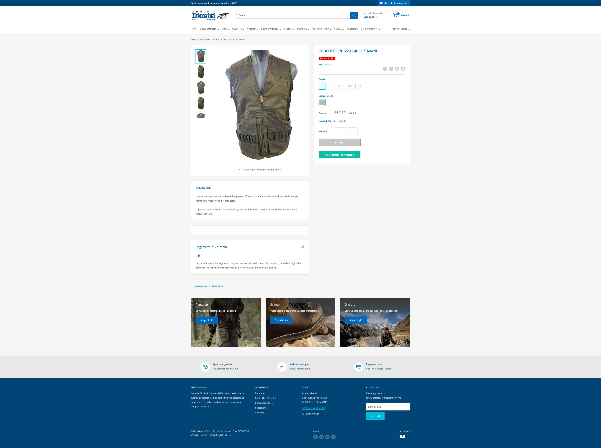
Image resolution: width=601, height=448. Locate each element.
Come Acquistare (264, 402)
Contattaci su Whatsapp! (341, 154)
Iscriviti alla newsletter (396, 3)
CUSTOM (287, 29)
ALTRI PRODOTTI (369, 29)
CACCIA (338, 29)
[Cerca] (354, 15)
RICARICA (302, 29)
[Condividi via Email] (403, 68)
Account (369, 16)
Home (193, 39)
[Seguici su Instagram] (321, 437)
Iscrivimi (375, 416)
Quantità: (323, 130)
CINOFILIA (237, 29)
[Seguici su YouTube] (327, 437)
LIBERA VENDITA (269, 29)
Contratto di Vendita (265, 398)
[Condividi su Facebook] (385, 68)
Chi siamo (260, 393)
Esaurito (339, 142)
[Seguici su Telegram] (333, 437)
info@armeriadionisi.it (313, 408)
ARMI (224, 29)
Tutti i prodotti (205, 39)
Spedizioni (260, 407)
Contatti (259, 412)
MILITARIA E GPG (320, 29)
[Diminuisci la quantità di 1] (337, 131)
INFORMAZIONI (400, 29)
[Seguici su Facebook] (315, 437)
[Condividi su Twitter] (397, 68)
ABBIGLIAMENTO (207, 29)
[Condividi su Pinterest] (391, 68)
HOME (194, 29)
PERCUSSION (325, 64)
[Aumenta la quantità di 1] (354, 131)
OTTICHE (251, 29)
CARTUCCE (352, 29)
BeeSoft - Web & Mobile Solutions (216, 435)
